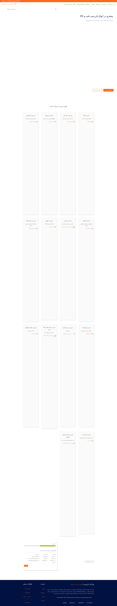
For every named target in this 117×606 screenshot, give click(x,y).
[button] (61, 4)
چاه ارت (44, 554)
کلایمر (45, 558)
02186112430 (14, 1)
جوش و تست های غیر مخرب (32, 558)
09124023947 (27, 592)
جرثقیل (36, 554)
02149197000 (9, 1)
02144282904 (18, 1)
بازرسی (43, 588)
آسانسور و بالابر (35, 556)
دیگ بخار (44, 556)
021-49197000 (27, 588)
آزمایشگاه (43, 592)
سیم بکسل (52, 560)
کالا (53, 554)
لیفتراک (52, 558)
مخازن (53, 556)
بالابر (53, 562)
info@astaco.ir (4, 1)
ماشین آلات (44, 560)
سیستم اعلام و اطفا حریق (33, 560)
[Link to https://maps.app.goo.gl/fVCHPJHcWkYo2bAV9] (93, 597)
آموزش (43, 596)
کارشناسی (43, 600)
